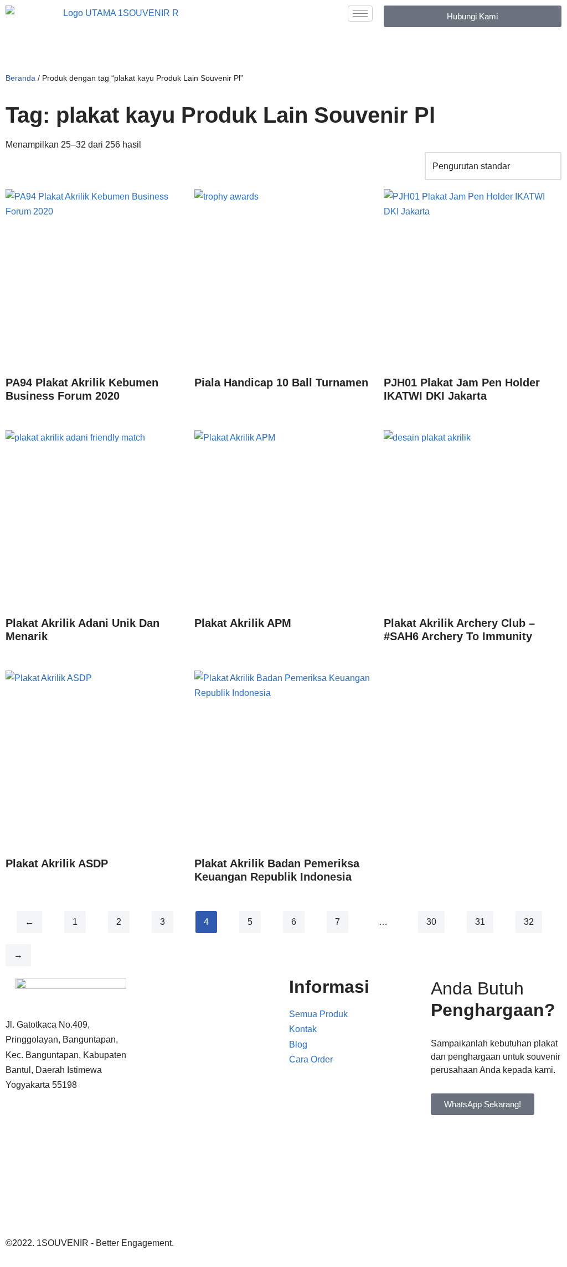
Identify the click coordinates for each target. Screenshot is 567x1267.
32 (529, 921)
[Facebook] (71, 1127)
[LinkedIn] (71, 1179)
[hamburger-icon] (360, 14)
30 (431, 921)
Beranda (20, 78)
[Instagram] (71, 1205)
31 (480, 921)
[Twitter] (71, 1153)
